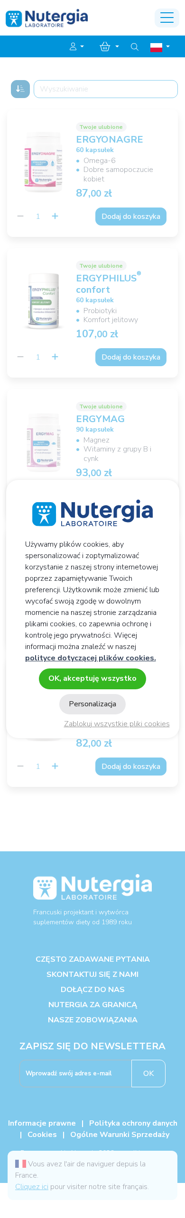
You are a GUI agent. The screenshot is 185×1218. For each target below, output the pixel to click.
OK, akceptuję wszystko (92, 678)
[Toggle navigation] (167, 18)
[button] (77, 46)
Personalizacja (92, 704)
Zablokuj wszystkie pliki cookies (117, 724)
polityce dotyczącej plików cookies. (90, 658)
